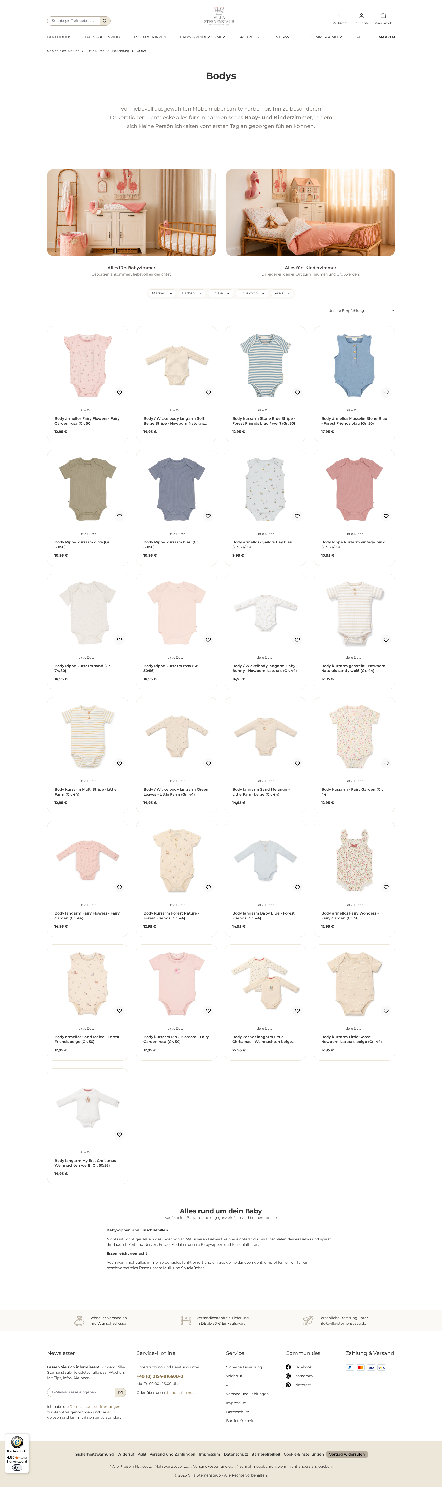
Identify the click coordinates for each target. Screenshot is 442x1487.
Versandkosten (206, 1466)
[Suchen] (105, 21)
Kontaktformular (182, 1392)
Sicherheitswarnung (244, 1367)
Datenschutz (237, 1411)
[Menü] (26, 1436)
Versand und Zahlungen (247, 1394)
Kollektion (249, 293)
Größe (218, 293)
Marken (159, 293)
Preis (279, 293)
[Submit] (120, 1392)
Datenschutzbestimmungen (95, 1406)
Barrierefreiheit (239, 1420)
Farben (189, 293)
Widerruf (234, 1376)
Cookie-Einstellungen (304, 1454)
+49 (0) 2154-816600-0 (160, 1376)
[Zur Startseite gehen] (219, 16)
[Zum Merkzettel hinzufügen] (119, 392)
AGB (111, 1412)
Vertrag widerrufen (347, 1454)
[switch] (17, 1467)
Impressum (236, 1403)
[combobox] (73, 21)
